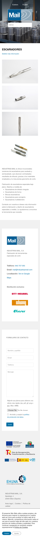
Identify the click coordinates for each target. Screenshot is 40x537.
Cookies (18, 503)
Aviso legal (9, 503)
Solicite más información (10, 54)
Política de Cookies (21, 527)
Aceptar (6, 533)
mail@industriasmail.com (22, 269)
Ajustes (16, 533)
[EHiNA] (15, 485)
